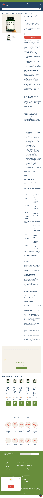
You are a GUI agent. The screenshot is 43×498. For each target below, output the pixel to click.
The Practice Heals (31, 463)
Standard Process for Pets (10, 13)
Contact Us (29, 465)
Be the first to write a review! (21, 367)
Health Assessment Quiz (21, 465)
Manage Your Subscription (30, 469)
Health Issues (8, 468)
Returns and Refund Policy (15, 476)
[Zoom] (11, 23)
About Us (21, 6)
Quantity (26, 31)
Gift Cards (8, 469)
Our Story (29, 462)
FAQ (17, 468)
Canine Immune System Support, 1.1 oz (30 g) (24, 13)
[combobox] (21, 9)
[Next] (20, 37)
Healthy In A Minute (21, 462)
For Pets (7, 466)
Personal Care (14, 6)
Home (3, 13)
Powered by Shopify (21, 493)
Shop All (7, 462)
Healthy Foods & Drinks (25, 3)
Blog (17, 463)
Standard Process (15, 3)
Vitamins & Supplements (8, 464)
